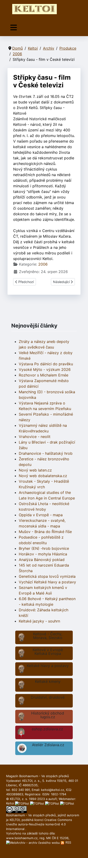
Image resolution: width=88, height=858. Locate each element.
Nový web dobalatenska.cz (43, 475)
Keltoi (10, 803)
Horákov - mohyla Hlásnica (43, 554)
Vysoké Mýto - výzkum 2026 (45, 369)
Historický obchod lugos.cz (47, 715)
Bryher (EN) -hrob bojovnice (44, 548)
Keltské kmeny (48, 681)
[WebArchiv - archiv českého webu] (33, 842)
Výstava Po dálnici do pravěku (46, 364)
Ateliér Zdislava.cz (48, 744)
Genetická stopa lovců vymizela (47, 576)
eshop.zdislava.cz (47, 729)
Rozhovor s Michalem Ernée (43, 375)
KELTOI (15, 820)
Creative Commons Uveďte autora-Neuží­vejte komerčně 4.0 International (39, 824)
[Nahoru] (79, 849)
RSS (68, 842)
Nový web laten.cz (35, 470)
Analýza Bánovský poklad (42, 559)
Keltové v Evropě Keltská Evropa (48, 651)
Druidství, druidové (48, 697)
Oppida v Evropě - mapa (41, 515)
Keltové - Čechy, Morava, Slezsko (47, 636)
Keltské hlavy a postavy (48, 665)
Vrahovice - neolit (34, 436)
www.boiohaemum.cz (22, 838)
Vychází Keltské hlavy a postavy (47, 582)
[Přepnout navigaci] (14, 27)
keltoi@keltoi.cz (52, 790)
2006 (43, 264)
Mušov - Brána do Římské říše (45, 531)
